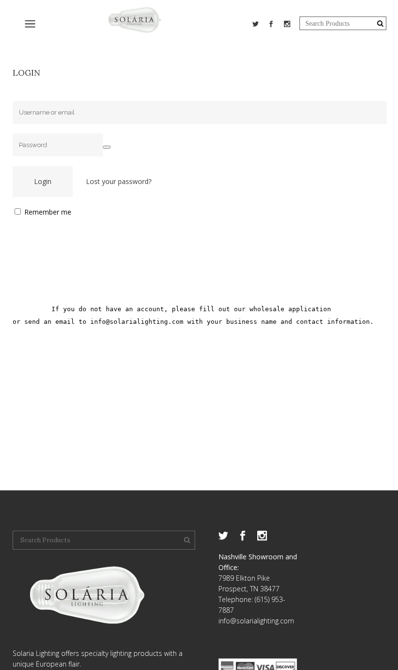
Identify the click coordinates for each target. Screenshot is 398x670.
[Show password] (107, 147)
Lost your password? (118, 181)
